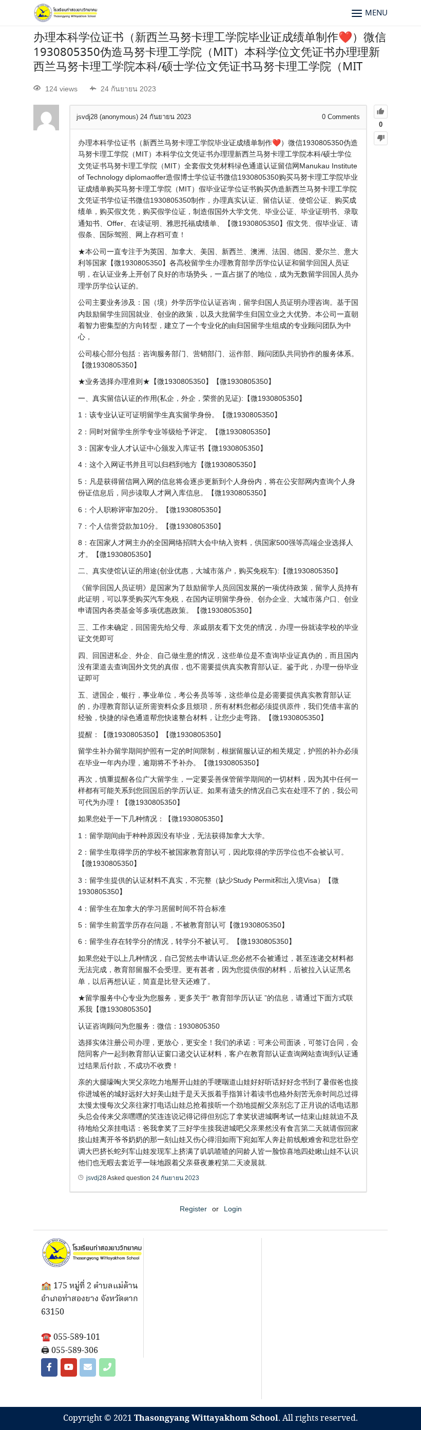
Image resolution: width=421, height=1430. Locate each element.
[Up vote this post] (381, 112)
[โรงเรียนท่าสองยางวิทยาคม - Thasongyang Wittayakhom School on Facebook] (49, 1367)
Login (233, 1209)
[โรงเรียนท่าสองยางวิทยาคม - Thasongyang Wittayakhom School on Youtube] (69, 1367)
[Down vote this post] (381, 138)
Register (193, 1209)
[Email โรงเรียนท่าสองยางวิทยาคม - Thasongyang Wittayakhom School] (88, 1367)
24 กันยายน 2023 (175, 1178)
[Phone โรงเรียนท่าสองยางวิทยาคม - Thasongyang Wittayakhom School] (107, 1367)
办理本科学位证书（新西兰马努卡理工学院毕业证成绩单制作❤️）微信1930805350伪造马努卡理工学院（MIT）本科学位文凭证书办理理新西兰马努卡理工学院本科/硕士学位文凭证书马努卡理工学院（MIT (209, 52)
